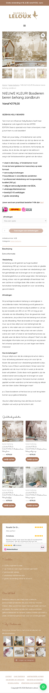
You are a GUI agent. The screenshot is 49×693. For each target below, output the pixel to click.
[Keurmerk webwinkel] (27, 209)
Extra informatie (8, 254)
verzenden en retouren (15, 679)
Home (4, 85)
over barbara (19, 676)
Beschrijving (7, 249)
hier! (42, 202)
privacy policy (13, 683)
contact (8, 676)
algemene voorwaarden (31, 683)
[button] (43, 686)
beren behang (14, 85)
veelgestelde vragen (35, 676)
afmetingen (8, 217)
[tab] (24, 248)
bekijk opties (9, 459)
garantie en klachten (35, 679)
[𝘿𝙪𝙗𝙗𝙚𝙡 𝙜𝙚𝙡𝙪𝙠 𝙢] (30, 641)
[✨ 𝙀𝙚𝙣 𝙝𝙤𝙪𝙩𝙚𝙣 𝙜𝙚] (19, 652)
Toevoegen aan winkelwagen (26, 231)
